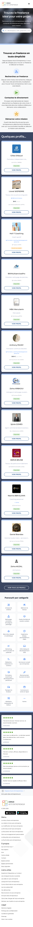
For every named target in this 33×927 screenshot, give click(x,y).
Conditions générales (7, 913)
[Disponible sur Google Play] (22, 813)
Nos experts (4, 849)
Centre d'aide (5, 855)
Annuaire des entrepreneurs (9, 895)
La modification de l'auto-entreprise (12, 826)
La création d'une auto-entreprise (11, 823)
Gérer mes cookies (6, 919)
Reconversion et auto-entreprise (10, 893)
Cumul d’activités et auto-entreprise (12, 884)
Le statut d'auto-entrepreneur (10, 820)
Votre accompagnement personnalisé (12, 834)
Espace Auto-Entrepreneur (14, 791)
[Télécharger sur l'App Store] (10, 813)
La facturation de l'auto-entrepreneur (12, 831)
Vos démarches (5, 890)
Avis (2, 852)
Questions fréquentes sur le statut (11, 873)
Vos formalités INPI (7, 887)
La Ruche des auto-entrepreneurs (11, 840)
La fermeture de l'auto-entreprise (11, 829)
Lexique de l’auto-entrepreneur (10, 881)
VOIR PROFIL (16, 170)
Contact (3, 858)
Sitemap (3, 916)
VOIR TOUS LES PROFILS (16, 588)
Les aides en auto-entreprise (9, 879)
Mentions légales (6, 908)
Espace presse (5, 861)
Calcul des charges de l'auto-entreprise (12, 898)
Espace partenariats (7, 863)
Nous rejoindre (5, 866)
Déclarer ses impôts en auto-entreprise (12, 901)
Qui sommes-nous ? (7, 847)
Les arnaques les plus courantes (10, 876)
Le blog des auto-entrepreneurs (10, 837)
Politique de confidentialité (9, 911)
